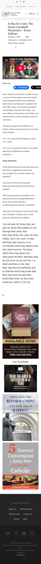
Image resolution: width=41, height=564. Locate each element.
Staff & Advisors (26, 509)
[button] (34, 13)
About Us (12, 509)
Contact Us (27, 514)
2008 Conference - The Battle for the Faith (20, 40)
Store (25, 519)
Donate (16, 519)
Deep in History (19, 43)
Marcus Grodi (14, 514)
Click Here (7, 139)
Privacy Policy (20, 555)
